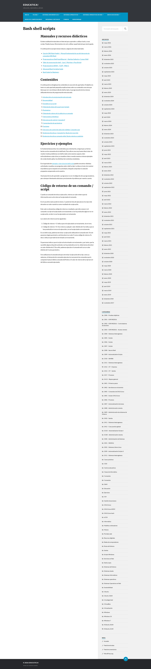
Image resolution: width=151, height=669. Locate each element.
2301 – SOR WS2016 (110, 319)
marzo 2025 (107, 84)
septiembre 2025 (109, 72)
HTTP (106, 517)
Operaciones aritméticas (51, 117)
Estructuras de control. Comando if (54, 120)
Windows (107, 612)
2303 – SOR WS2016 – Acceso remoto (115, 329)
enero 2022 (107, 212)
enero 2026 (107, 55)
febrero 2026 (108, 51)
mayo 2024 (107, 113)
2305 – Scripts (108, 338)
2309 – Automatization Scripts (113, 354)
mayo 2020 (107, 266)
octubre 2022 (108, 183)
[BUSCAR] (125, 28)
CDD (105, 463)
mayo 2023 (107, 154)
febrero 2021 (108, 245)
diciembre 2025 (108, 59)
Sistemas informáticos (51, 14)
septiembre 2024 (109, 109)
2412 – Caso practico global (112, 426)
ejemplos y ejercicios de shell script (63, 163)
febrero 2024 (108, 125)
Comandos (107, 476)
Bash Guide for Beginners (51, 72)
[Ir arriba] (126, 659)
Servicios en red (113, 14)
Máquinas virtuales (53, 19)
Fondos (66, 19)
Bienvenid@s (77, 19)
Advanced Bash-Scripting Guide (53, 69)
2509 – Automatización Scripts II (114, 451)
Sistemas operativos (110, 579)
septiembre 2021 (109, 228)
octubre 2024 (108, 105)
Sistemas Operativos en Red (92, 14)
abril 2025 (107, 80)
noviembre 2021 (109, 220)
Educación (107, 488)
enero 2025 (107, 92)
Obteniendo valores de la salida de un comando (58, 113)
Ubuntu (106, 591)
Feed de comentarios (110, 649)
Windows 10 (108, 616)
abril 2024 (107, 117)
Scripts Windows (109, 554)
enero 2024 (107, 129)
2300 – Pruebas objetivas (111, 315)
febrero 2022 (108, 208)
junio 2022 (107, 191)
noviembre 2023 (109, 138)
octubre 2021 (108, 224)
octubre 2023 (108, 142)
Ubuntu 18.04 (108, 596)
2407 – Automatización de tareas (114, 404)
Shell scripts (107, 563)
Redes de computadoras (33, 19)
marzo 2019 (107, 290)
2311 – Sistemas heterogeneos (113, 362)
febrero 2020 (108, 274)
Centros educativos (110, 468)
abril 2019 (107, 286)
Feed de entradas (109, 645)
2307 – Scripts (108, 346)
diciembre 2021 (108, 216)
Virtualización (108, 608)
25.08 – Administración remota (113, 435)
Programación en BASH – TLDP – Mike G (56, 66)
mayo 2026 (107, 43)
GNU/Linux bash (109, 513)
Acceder (106, 641)
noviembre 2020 (109, 257)
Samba (106, 550)
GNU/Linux (107, 505)
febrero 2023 (108, 166)
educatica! (31, 4)
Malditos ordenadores (110, 525)
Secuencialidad (48, 100)
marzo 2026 (107, 47)
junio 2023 (107, 150)
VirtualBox (107, 604)
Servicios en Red (109, 558)
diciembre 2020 (108, 253)
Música (106, 530)
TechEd (35, 14)
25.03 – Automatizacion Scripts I (113, 430)
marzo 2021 (107, 241)
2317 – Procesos (109, 375)
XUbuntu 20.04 (108, 624)
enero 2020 (107, 278)
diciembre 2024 (108, 96)
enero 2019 (107, 294)
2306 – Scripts (108, 342)
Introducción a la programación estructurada (57, 97)
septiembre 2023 (109, 146)
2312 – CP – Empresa (110, 367)
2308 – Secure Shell (110, 350)
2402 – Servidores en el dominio (113, 387)
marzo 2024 (107, 121)
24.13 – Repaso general (111, 379)
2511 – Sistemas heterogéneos (113, 455)
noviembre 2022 (109, 179)
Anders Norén (33, 665)
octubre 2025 (108, 67)
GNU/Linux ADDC (109, 509)
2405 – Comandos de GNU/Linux (114, 391)
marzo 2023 (107, 162)
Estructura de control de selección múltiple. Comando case (61, 130)
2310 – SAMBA (108, 358)
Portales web (108, 534)
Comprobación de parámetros (52, 123)
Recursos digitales (109, 538)
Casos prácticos (109, 459)
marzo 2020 (107, 270)
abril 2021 (107, 237)
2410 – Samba (108, 418)
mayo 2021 (107, 233)
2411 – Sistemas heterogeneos (113, 422)
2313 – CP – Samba (110, 371)
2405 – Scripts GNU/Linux (112, 395)
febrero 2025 (108, 88)
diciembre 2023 (108, 133)
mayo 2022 (107, 195)
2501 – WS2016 (109, 443)
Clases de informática (110, 472)
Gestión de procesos (110, 501)
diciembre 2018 (108, 299)
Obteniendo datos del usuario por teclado (56, 107)
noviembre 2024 (109, 100)
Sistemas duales (109, 571)
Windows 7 (107, 620)
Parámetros (46, 110)
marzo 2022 (107, 204)
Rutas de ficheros (109, 546)
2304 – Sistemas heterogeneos (113, 334)
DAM (105, 484)
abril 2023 (107, 158)
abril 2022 (107, 199)
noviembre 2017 (109, 303)
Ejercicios (107, 492)
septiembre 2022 (109, 187)
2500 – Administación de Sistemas (114, 439)
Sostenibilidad (108, 587)
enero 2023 (107, 171)
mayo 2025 (107, 76)
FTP (105, 497)
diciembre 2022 (108, 175)
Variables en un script (49, 104)
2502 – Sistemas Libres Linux (112, 447)
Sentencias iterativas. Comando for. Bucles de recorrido (60, 133)
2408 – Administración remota (113, 408)
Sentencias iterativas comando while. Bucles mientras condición (63, 136)
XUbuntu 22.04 (108, 629)
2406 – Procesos (109, 400)
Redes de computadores (111, 542)
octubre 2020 (108, 261)
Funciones (46, 126)
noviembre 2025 (109, 63)
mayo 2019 (107, 282)
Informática (107, 521)
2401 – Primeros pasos (111, 383)
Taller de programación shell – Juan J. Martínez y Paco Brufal (62, 62)
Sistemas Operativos (71, 14)
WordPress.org (108, 653)
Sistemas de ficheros (110, 567)
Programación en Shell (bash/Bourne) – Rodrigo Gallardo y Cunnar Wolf (65, 59)
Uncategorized (108, 600)
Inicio (27, 14)
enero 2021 (107, 249)
